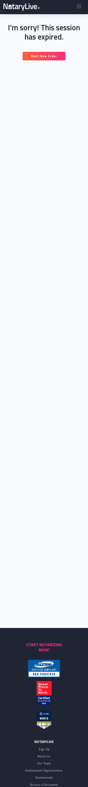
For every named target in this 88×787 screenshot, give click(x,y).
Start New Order (44, 56)
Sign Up (44, 749)
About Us (44, 756)
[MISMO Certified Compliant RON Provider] (44, 668)
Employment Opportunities (44, 770)
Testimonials (44, 777)
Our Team (44, 763)
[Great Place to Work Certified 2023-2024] (44, 694)
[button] (79, 7)
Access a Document (44, 785)
